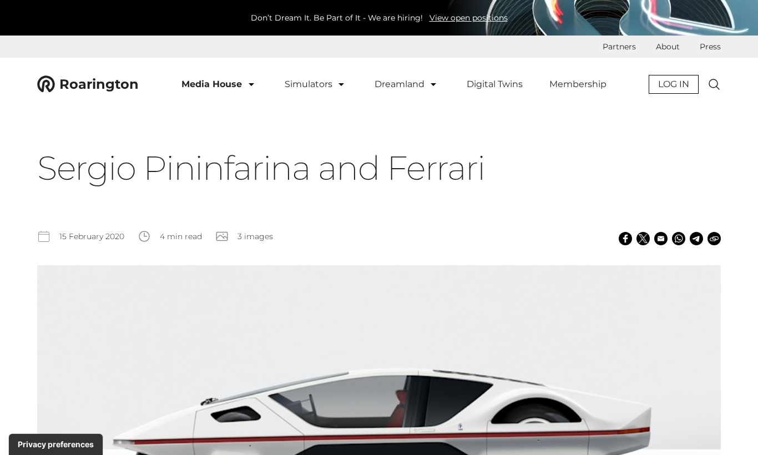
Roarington (99, 84)
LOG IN (673, 84)
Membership (578, 84)
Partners (619, 47)
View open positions (468, 18)
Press (710, 47)
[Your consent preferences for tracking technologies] (56, 444)
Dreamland (401, 84)
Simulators (310, 84)
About (668, 47)
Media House (213, 84)
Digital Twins (495, 84)
